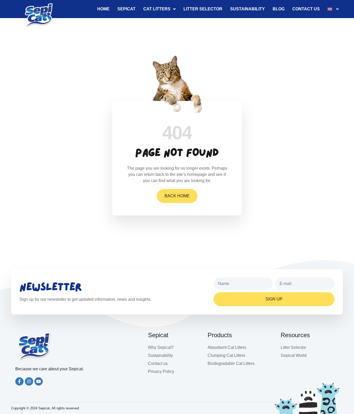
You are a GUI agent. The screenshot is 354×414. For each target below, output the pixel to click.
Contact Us (306, 9)
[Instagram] (29, 381)
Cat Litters (157, 9)
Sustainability (247, 9)
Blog (279, 9)
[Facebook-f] (19, 381)
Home (103, 9)
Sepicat (126, 9)
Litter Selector (202, 9)
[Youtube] (38, 381)
